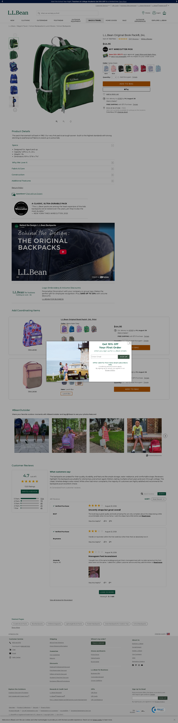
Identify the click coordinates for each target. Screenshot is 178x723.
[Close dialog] (129, 343)
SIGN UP (123, 357)
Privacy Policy (110, 370)
